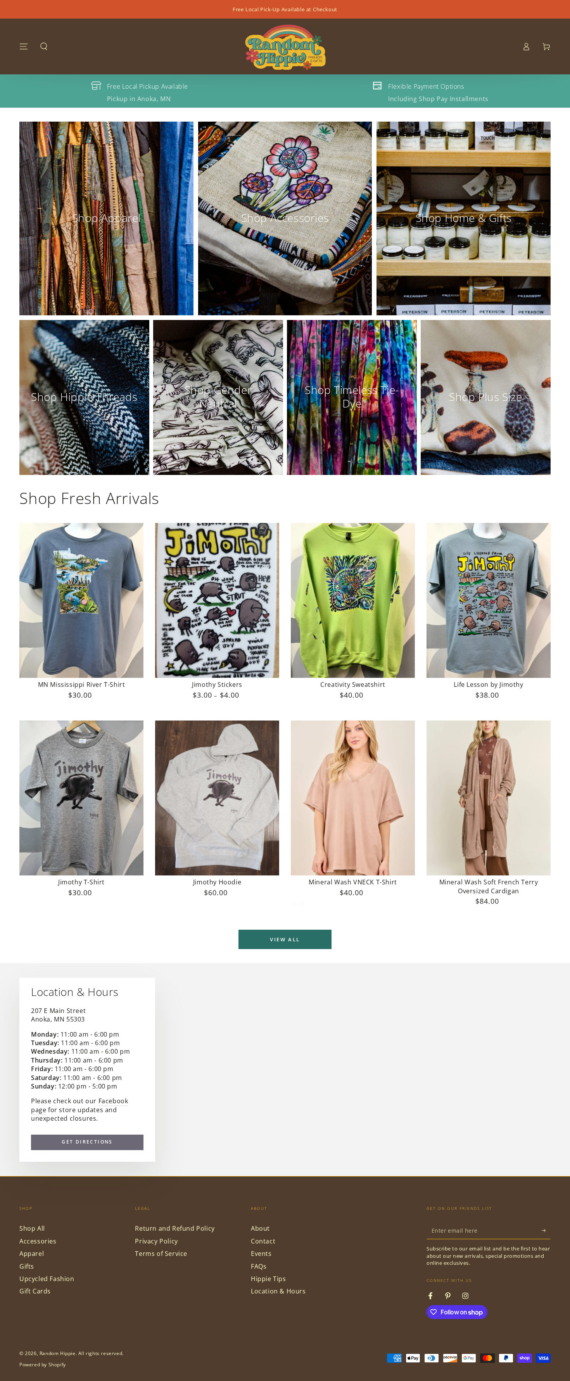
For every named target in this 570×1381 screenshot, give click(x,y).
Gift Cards (35, 1291)
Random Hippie (58, 1353)
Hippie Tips (268, 1278)
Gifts (26, 1266)
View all (285, 939)
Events (261, 1253)
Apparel (31, 1253)
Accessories (38, 1241)
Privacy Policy (156, 1241)
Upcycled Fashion (46, 1278)
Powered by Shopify (42, 1365)
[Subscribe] (546, 1230)
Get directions (87, 1142)
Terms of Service (161, 1253)
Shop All (32, 1228)
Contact (263, 1241)
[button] (44, 46)
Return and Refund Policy (174, 1228)
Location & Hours (278, 1291)
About (260, 1228)
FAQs (258, 1266)
